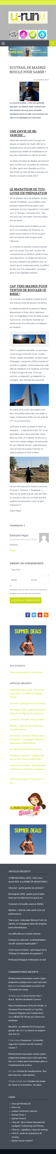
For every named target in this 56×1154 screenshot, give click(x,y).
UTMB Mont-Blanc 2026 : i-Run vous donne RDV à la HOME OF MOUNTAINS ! (27, 693)
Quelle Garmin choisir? (22, 1141)
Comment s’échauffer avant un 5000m (27, 719)
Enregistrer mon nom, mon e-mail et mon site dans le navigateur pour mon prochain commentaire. (28, 591)
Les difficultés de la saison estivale (26, 749)
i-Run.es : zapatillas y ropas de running (30, 1130)
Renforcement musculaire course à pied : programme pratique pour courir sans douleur (27, 982)
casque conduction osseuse (24, 1111)
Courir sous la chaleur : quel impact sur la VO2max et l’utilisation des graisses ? (28, 769)
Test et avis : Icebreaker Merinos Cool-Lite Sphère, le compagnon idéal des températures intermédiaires (27, 739)
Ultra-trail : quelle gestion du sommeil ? (28, 703)
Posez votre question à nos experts (26, 672)
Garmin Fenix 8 (19, 1118)
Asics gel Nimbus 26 (21, 1104)
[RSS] (46, 615)
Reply (12, 550)
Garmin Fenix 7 (19, 1115)
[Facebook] (27, 615)
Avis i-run (16, 1107)
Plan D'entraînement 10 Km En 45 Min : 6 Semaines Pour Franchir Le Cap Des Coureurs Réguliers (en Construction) (27, 1009)
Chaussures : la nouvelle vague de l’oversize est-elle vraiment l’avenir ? (25, 1044)
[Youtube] (40, 615)
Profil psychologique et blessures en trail (27, 960)
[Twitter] (34, 615)
